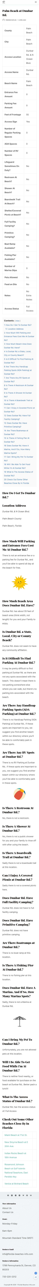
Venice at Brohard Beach (17, 1183)
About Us (7, 1208)
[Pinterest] (27, 1195)
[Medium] (31, 1195)
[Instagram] (15, 1195)
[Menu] (36, 2)
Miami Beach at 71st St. (16, 1135)
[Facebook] (8, 1195)
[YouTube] (19, 1195)
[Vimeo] (23, 1195)
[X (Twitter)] (12, 1195)
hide (17, 321)
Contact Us (7, 1212)
